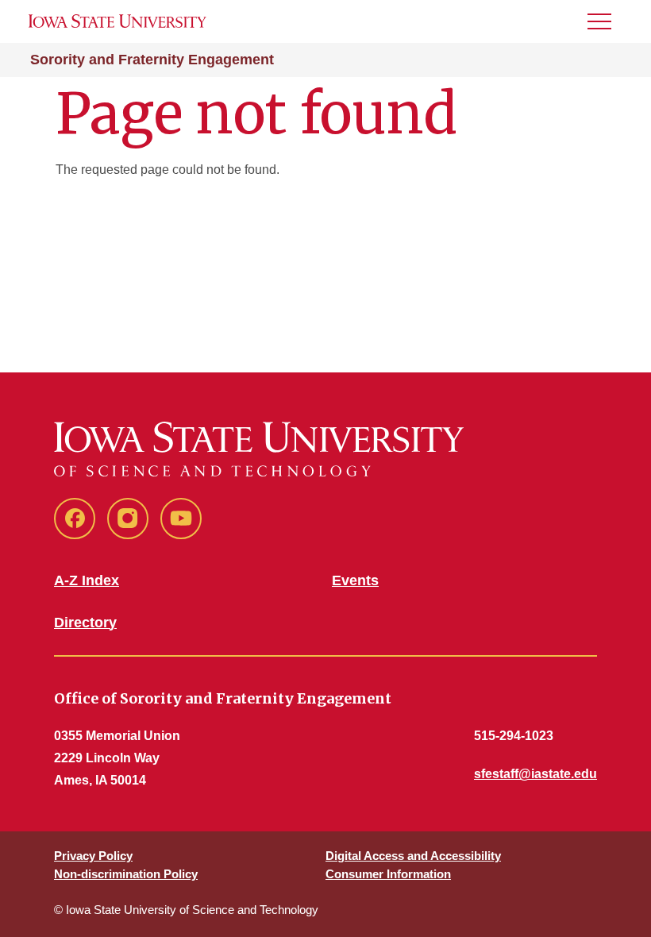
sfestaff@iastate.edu (535, 774)
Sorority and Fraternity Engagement (152, 59)
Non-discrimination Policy (126, 874)
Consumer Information (388, 874)
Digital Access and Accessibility (413, 855)
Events (355, 580)
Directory (85, 622)
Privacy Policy (93, 855)
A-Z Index (86, 580)
